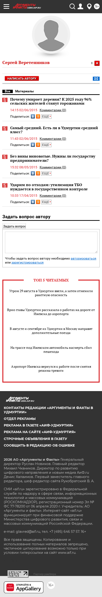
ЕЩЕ (46, 116)
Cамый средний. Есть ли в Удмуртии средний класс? (54, 130)
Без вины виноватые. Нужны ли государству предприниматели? (52, 158)
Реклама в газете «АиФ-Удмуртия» (38, 425)
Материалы (24, 91)
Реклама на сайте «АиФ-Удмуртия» (40, 432)
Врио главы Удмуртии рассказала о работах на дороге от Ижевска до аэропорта (51, 312)
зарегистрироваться (27, 262)
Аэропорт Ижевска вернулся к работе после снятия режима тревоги (51, 368)
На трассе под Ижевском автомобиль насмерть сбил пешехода (51, 349)
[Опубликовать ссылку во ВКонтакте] (33, 116)
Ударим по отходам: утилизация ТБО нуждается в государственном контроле (49, 187)
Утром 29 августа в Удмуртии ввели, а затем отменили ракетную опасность (51, 293)
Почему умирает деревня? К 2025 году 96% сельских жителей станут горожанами (51, 101)
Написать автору (21, 78)
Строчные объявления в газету (35, 439)
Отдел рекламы (20, 419)
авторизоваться (83, 258)
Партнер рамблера (44, 574)
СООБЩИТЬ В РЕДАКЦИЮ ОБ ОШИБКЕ (39, 445)
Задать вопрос (14, 226)
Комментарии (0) (53, 110)
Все (7, 91)
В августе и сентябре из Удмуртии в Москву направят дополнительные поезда (51, 331)
